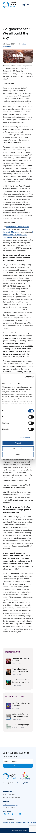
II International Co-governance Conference (18, 234)
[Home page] (10, 5)
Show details (25, 437)
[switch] (31, 417)
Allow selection (18, 449)
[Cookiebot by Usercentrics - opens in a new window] (25, 377)
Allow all (18, 443)
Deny (18, 454)
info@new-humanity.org (10, 805)
